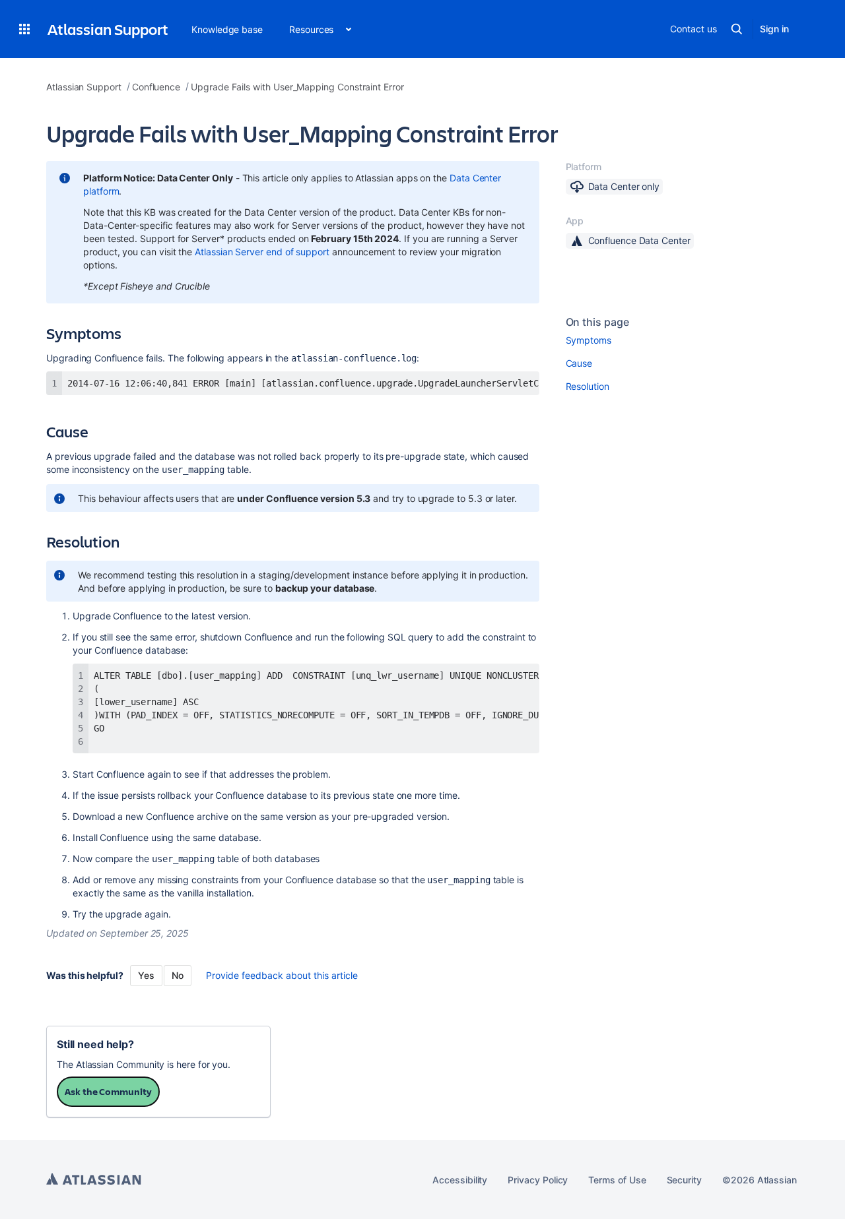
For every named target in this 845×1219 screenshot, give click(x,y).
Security (684, 1179)
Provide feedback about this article (282, 975)
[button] (24, 29)
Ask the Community (108, 1091)
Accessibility (459, 1179)
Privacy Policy (538, 1179)
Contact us (693, 28)
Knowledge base (227, 29)
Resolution (587, 386)
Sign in (774, 28)
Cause (579, 363)
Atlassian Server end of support (262, 251)
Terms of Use (617, 1179)
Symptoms (588, 340)
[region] (292, 383)
